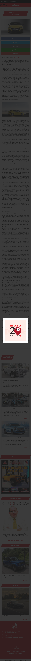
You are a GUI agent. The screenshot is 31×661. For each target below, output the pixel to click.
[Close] (26, 319)
